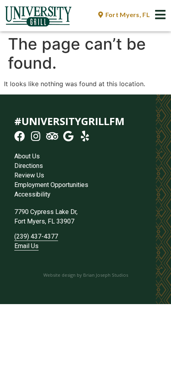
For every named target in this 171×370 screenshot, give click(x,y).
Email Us (26, 246)
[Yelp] (85, 136)
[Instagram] (36, 136)
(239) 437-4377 (36, 236)
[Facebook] (19, 136)
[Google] (68, 136)
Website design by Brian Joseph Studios (85, 275)
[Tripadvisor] (52, 136)
